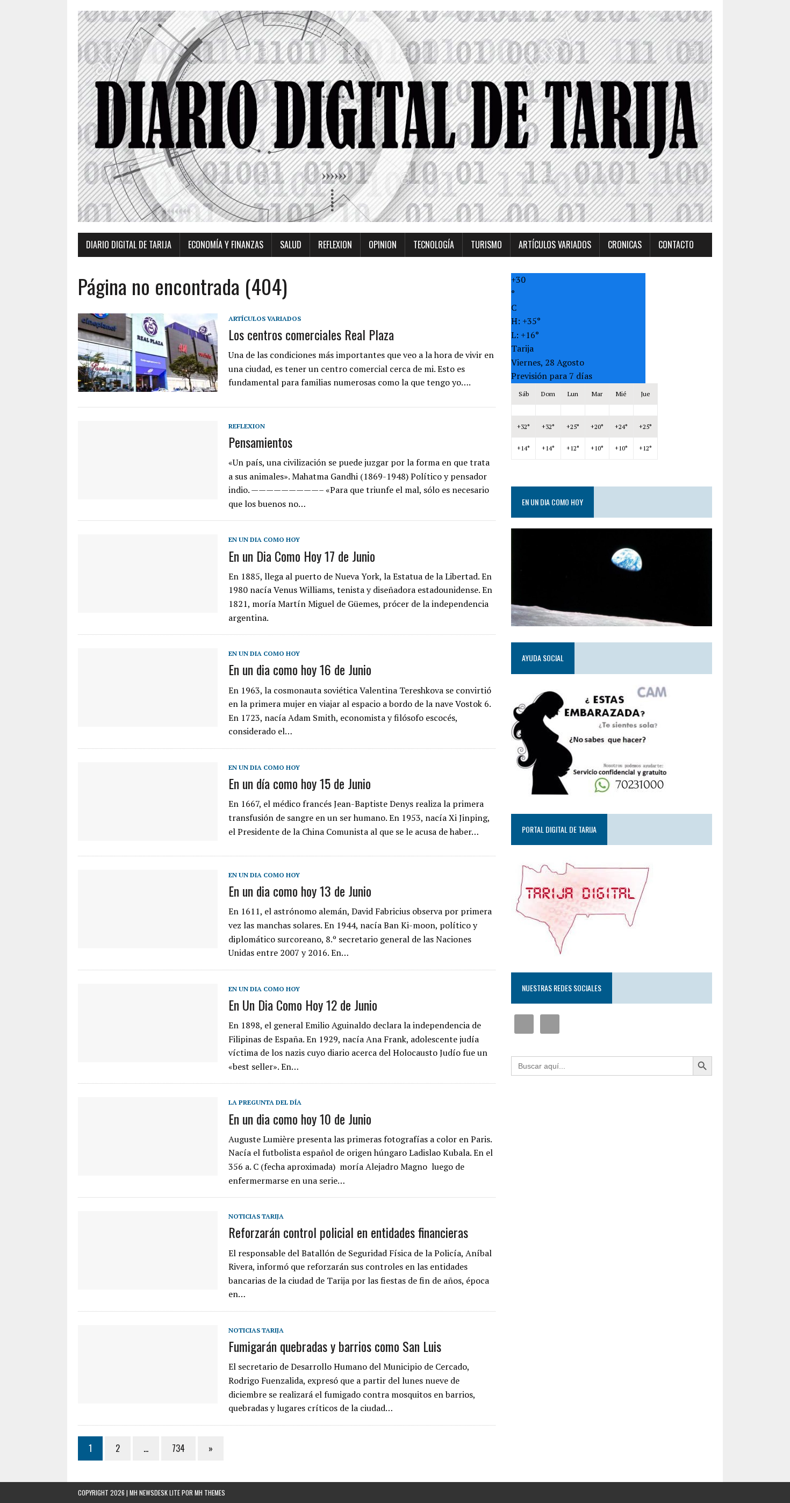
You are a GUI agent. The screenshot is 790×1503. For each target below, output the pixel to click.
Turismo (486, 244)
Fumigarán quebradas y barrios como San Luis (334, 1346)
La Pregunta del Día (264, 1102)
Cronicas (625, 244)
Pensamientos (260, 442)
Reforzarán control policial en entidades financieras (348, 1232)
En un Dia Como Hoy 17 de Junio (301, 556)
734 (178, 1448)
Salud (290, 244)
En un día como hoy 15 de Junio (299, 783)
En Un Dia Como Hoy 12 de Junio (302, 1004)
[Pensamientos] (148, 492)
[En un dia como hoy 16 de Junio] (148, 720)
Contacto (676, 244)
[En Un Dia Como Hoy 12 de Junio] (148, 1055)
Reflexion (335, 244)
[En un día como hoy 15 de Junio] (148, 833)
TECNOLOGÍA (433, 244)
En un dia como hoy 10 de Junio (299, 1118)
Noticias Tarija (256, 1216)
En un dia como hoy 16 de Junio (299, 669)
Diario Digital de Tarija (128, 244)
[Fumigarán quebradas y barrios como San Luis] (148, 1396)
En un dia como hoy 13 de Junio (299, 890)
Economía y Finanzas (225, 244)
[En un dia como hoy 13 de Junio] (148, 941)
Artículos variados (555, 244)
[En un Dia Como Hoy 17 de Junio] (148, 606)
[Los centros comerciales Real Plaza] (148, 384)
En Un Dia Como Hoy (264, 539)
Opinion (383, 244)
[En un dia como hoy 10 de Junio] (148, 1169)
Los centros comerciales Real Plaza (311, 334)
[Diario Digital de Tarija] (395, 116)
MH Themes (210, 1492)
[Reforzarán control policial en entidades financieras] (148, 1283)
